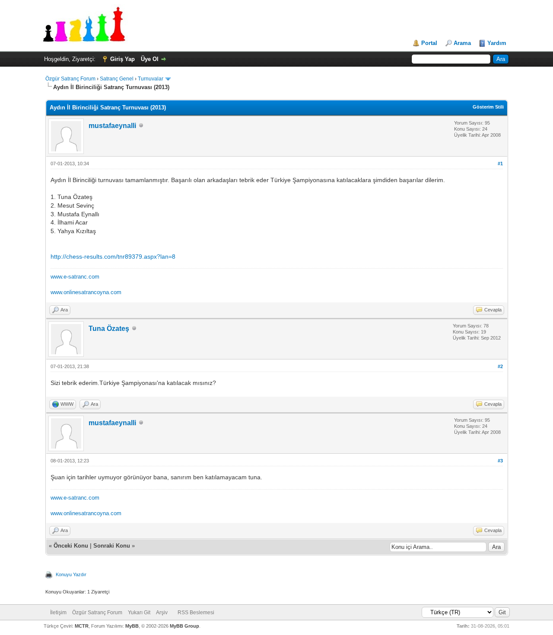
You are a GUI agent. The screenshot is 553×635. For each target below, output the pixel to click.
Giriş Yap (122, 59)
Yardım (496, 43)
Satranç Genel (116, 79)
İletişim (58, 612)
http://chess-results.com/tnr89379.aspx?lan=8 (113, 256)
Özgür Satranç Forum (70, 79)
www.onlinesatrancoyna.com (86, 292)
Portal (429, 43)
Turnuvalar (150, 79)
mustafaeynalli (112, 125)
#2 (500, 366)
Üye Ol (150, 59)
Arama (462, 43)
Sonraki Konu (111, 545)
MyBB (132, 626)
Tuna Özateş (109, 328)
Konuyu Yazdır (71, 574)
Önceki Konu (71, 545)
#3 (500, 460)
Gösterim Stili (488, 106)
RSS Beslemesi (196, 612)
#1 (500, 163)
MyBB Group (184, 626)
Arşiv (162, 612)
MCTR (82, 626)
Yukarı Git (139, 612)
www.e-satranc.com (75, 276)
